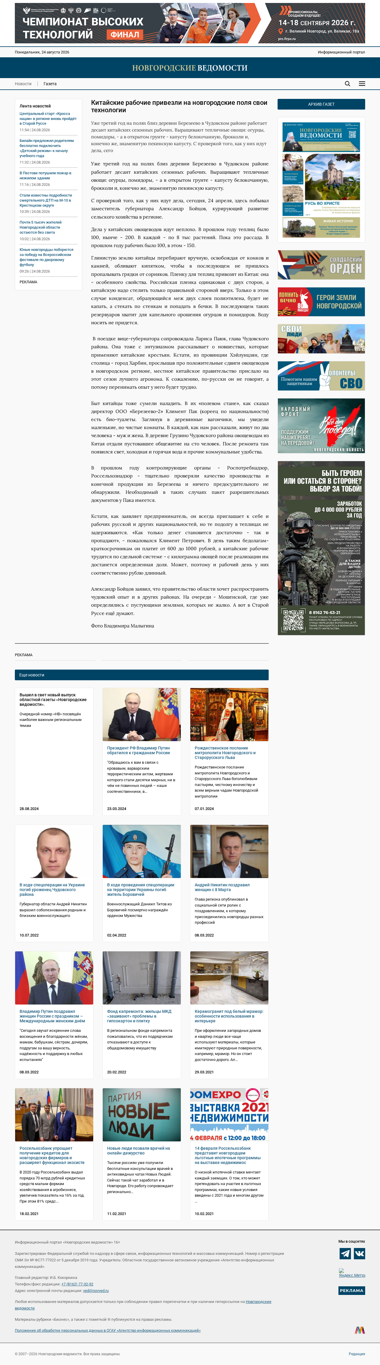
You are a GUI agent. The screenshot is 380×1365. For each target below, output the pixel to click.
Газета (50, 83)
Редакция (357, 1354)
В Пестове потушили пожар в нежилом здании (45, 175)
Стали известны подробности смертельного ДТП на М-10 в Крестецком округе (46, 200)
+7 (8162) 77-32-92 (77, 1284)
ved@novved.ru (96, 1290)
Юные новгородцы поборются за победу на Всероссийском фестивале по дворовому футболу (46, 257)
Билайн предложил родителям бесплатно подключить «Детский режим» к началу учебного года (47, 148)
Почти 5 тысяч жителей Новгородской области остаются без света (40, 227)
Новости (23, 83)
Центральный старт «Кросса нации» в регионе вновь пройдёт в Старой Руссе (48, 118)
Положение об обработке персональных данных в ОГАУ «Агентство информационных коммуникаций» (108, 1330)
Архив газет (321, 104)
